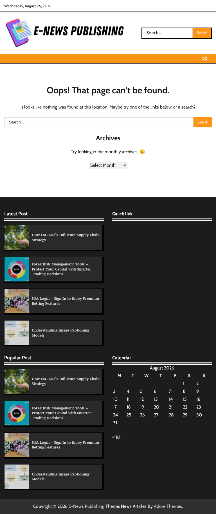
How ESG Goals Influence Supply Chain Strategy (66, 237)
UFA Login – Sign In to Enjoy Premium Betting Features (65, 301)
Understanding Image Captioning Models (60, 333)
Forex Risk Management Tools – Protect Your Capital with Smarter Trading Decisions (61, 268)
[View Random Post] (205, 58)
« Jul (116, 437)
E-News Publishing (86, 506)
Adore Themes (168, 506)
